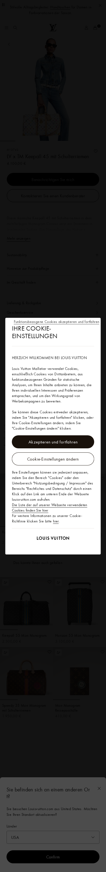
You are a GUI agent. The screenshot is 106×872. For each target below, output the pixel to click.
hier (56, 521)
